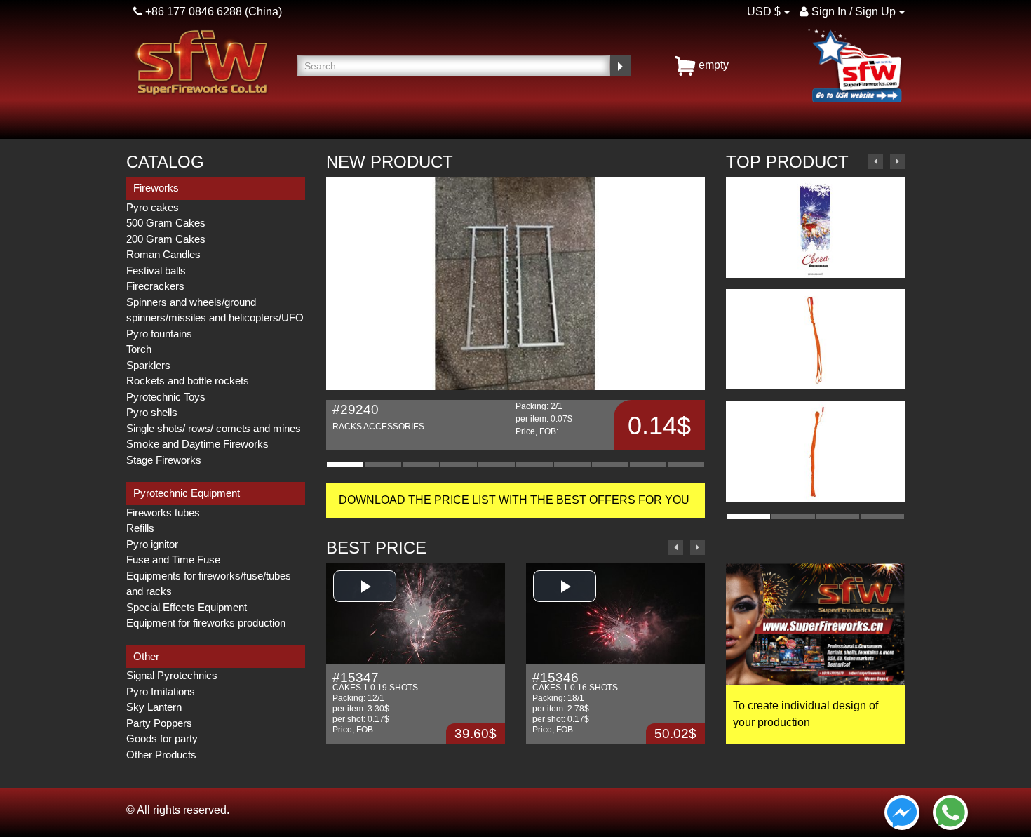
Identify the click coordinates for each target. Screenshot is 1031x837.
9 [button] (648, 464)
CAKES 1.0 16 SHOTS (575, 682)
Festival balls (156, 270)
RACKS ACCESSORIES (378, 416)
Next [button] (697, 547)
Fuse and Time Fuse (173, 559)
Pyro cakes (152, 207)
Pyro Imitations (160, 691)
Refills (140, 528)
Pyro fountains (159, 334)
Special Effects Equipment (186, 607)
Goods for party (162, 738)
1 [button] (345, 464)
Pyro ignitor (152, 544)
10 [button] (686, 464)
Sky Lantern (154, 707)
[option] (515, 313)
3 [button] (421, 464)
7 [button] (572, 464)
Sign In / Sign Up (852, 12)
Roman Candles (163, 254)
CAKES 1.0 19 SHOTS (375, 682)
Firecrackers (155, 286)
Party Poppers (159, 723)
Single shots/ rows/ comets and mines (213, 428)
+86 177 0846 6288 (192, 12)
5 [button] (496, 464)
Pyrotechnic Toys (165, 397)
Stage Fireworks (163, 460)
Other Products (161, 755)
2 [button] (383, 464)
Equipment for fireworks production (205, 623)
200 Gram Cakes (165, 239)
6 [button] (534, 464)
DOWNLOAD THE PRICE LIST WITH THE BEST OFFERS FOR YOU (515, 500)
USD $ (764, 12)
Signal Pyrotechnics (171, 675)
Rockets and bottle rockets (187, 381)
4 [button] (458, 464)
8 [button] (610, 464)
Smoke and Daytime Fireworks (197, 444)
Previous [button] (675, 547)
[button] (364, 586)
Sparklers (148, 365)
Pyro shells (151, 412)
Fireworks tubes (163, 512)
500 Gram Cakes (165, 223)
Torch (138, 349)
